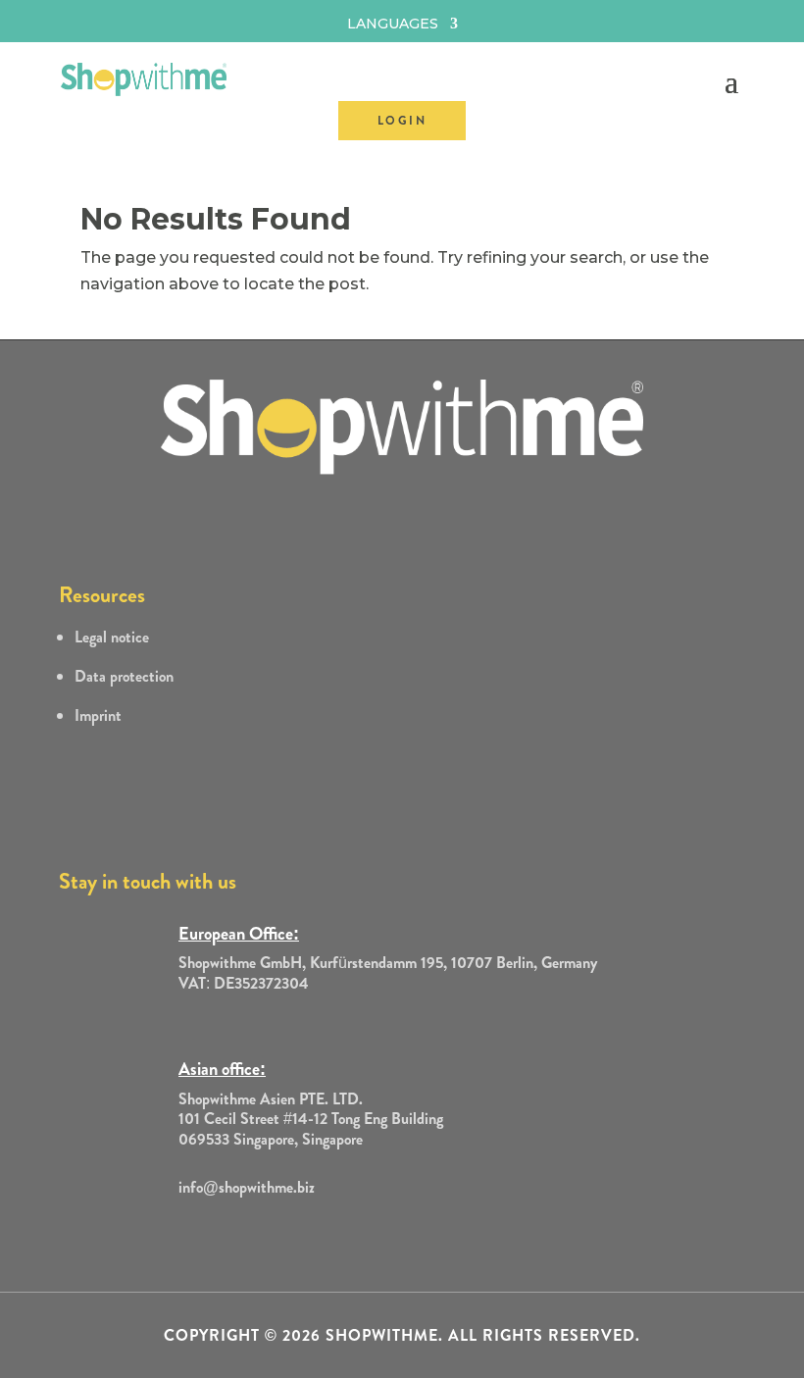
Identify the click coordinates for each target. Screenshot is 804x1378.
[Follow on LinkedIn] (184, 1231)
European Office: (238, 933)
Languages (392, 24)
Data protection (124, 676)
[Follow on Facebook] (66, 1231)
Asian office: (222, 1069)
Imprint (98, 715)
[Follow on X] (106, 1231)
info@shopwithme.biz (246, 1187)
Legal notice (112, 637)
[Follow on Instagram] (145, 1231)
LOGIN (402, 120)
